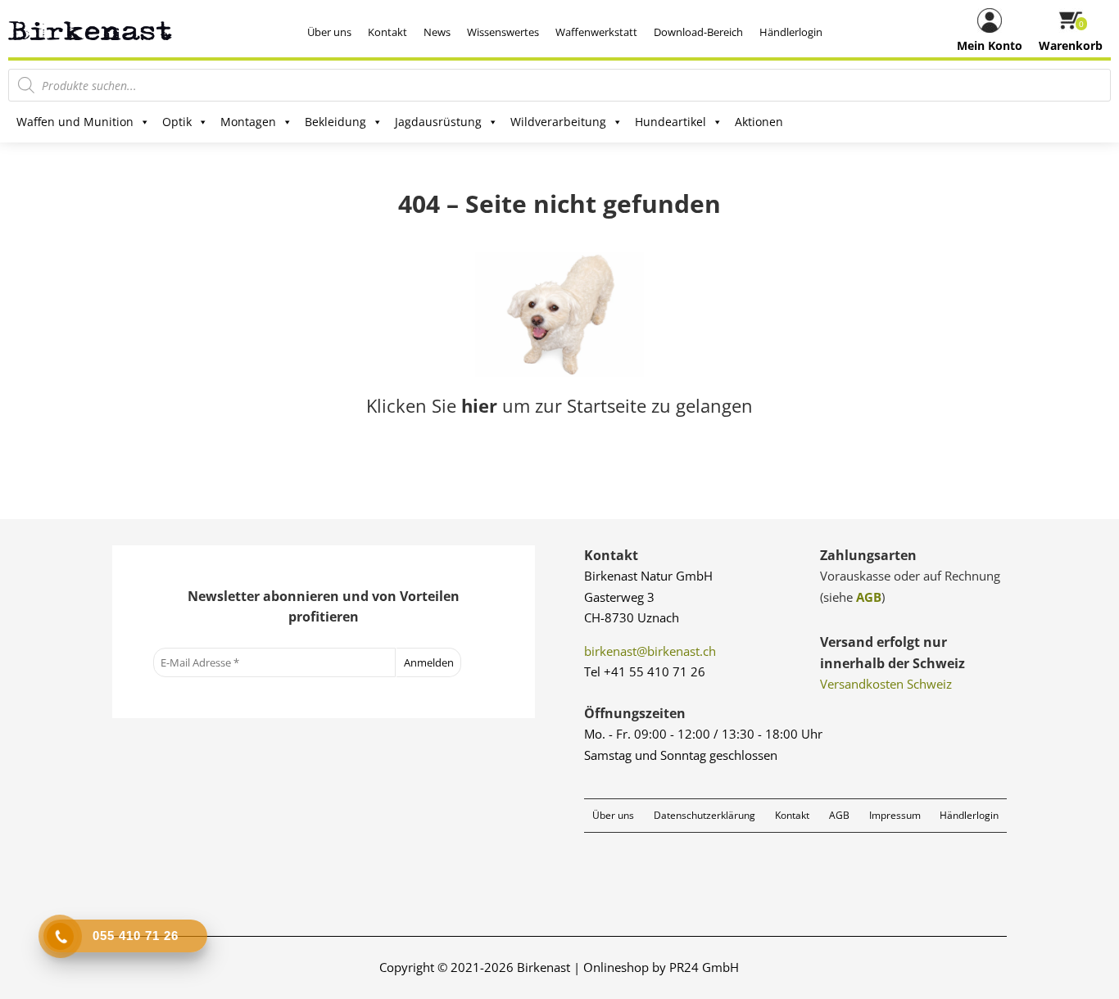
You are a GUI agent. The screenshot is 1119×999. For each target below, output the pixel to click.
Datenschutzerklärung (704, 815)
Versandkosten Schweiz (886, 684)
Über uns (329, 32)
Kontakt (387, 32)
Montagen (248, 121)
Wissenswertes (503, 32)
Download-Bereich (698, 32)
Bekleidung (335, 121)
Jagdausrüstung (438, 121)
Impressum (895, 815)
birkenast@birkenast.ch (650, 651)
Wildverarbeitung (558, 121)
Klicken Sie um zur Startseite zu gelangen (559, 405)
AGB (868, 597)
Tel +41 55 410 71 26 (644, 671)
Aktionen (759, 121)
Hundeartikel (670, 121)
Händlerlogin (790, 32)
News (437, 32)
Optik (177, 121)
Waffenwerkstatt (596, 32)
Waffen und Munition (75, 121)
